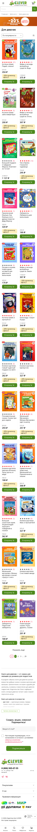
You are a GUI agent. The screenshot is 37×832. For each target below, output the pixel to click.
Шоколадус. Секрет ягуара (27, 319)
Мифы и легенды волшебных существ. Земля (26, 269)
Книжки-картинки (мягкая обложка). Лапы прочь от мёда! (9, 471)
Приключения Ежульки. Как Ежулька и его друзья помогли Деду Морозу (8, 217)
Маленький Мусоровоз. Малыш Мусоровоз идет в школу (27, 419)
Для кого (13, 14)
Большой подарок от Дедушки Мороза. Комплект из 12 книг (9, 166)
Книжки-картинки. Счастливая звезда (27, 572)
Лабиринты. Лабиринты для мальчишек (26, 215)
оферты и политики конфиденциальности (13, 741)
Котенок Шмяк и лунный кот (8, 319)
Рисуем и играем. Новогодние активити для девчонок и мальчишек (8, 271)
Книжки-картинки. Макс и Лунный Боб (27, 522)
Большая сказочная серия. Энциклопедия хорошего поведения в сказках (8, 526)
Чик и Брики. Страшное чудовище (25, 165)
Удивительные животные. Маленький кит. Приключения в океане (26, 472)
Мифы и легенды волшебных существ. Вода (26, 66)
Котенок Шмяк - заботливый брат (8, 113)
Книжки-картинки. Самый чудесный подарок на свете (9, 368)
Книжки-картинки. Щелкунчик (27, 367)
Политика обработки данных (29, 816)
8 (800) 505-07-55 (9, 768)
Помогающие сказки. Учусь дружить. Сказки (26, 625)
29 (25, 656)
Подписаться (18, 748)
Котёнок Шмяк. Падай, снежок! (8, 65)
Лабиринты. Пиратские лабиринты (6, 625)
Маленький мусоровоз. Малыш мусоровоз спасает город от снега (9, 574)
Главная (4, 14)
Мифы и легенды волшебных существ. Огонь (26, 114)
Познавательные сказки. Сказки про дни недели (9, 418)
